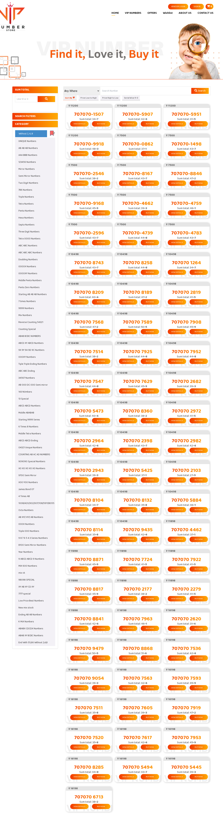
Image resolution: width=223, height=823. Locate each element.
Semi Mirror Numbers (29, 176)
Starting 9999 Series (29, 420)
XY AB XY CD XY (26, 587)
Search (201, 91)
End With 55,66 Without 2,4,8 (33, 642)
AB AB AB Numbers (28, 148)
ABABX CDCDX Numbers (30, 628)
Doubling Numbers (28, 259)
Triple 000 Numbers (28, 531)
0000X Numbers (27, 266)
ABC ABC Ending (26, 371)
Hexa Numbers (26, 218)
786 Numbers (25, 190)
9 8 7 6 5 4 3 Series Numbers (33, 538)
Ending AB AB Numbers (30, 615)
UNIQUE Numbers (27, 141)
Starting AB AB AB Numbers (32, 294)
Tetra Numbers (26, 204)
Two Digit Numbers (28, 183)
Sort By (69, 98)
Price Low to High (88, 98)
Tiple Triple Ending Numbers (32, 364)
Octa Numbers (25, 510)
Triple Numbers (26, 197)
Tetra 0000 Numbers (29, 239)
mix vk (21, 573)
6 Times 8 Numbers (28, 427)
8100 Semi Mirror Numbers (32, 545)
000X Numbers (26, 524)
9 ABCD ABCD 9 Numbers (31, 559)
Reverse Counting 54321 (30, 322)
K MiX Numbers (26, 622)
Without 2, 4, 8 (26, 134)
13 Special (23, 399)
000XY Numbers (27, 357)
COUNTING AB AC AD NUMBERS (34, 454)
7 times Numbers (27, 301)
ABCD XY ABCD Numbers (31, 343)
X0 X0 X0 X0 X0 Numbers (31, 468)
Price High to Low (110, 98)
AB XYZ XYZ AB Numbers (30, 517)
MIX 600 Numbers (27, 566)
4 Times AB (24, 496)
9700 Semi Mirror (27, 475)
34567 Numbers (26, 378)
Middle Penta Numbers (30, 280)
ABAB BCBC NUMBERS (29, 336)
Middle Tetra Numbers (29, 434)
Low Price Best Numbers (31, 601)
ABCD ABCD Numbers (29, 406)
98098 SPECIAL (26, 580)
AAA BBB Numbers (27, 155)
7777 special (24, 594)
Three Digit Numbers (29, 232)
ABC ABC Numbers (27, 246)
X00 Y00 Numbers (28, 482)
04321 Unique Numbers (30, 447)
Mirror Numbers (26, 169)
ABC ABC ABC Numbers (30, 252)
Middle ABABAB (26, 413)
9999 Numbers (26, 308)
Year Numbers (25, 552)
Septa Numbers (26, 225)
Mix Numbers (25, 315)
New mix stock (26, 608)
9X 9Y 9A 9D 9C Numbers (31, 350)
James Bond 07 (26, 489)
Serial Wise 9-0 (131, 98)
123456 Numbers (27, 162)
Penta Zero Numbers (29, 287)
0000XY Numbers (27, 273)
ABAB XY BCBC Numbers (30, 635)
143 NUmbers (25, 392)
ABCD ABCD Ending (28, 440)
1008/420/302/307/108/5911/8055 (36, 503)
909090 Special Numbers (31, 461)
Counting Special (27, 329)
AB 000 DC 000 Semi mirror (33, 385)
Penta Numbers (26, 211)
